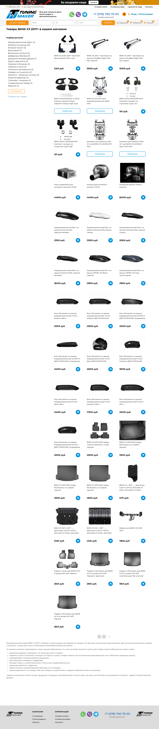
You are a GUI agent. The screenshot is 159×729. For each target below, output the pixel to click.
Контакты (149, 7)
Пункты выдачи (39, 719)
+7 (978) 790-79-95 (106, 14)
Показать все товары (17, 96)
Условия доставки (117, 7)
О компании (37, 716)
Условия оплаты (101, 7)
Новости (35, 722)
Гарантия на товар (135, 7)
